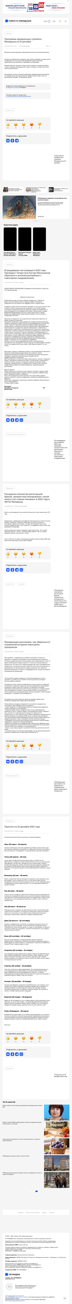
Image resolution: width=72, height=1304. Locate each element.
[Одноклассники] (12, 140)
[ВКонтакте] (8, 140)
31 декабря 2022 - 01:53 (10, 831)
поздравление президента (15, 434)
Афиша (8, 33)
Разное (51, 1212)
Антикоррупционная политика (14, 1295)
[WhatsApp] (21, 420)
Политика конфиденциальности (15, 1300)
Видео (44, 1212)
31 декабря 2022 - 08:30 (10, 282)
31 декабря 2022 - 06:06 (10, 651)
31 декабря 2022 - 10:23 (10, 46)
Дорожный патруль (33, 1212)
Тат (54, 21)
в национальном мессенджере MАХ (18, 96)
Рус (45, 21)
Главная (20, 1212)
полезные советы (12, 776)
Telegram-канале (13, 87)
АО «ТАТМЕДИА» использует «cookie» (16, 1297)
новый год (9, 110)
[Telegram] (17, 140)
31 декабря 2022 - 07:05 (10, 506)
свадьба (21, 584)
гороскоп (9, 1068)
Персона (9, 264)
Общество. (10, 488)
